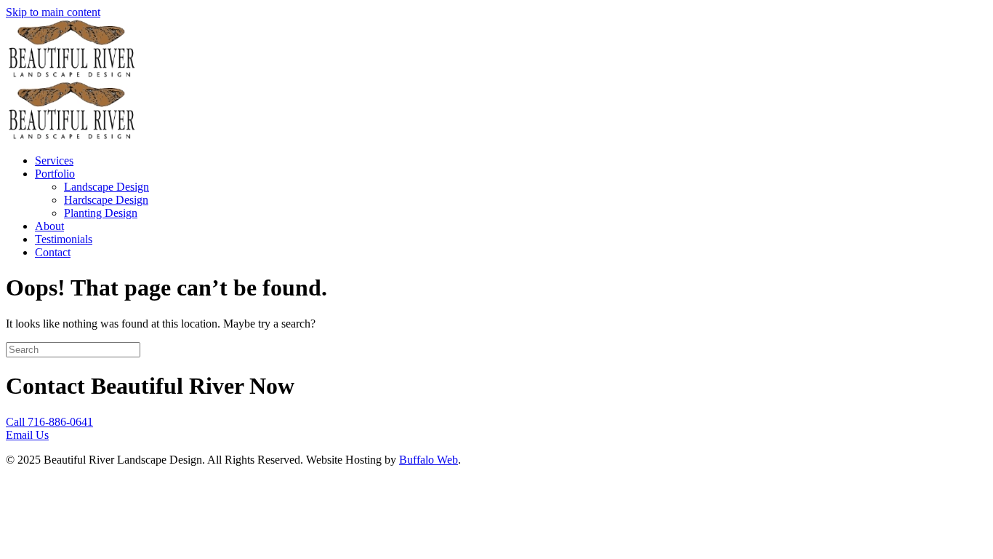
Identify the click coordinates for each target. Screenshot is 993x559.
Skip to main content (53, 12)
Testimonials (63, 239)
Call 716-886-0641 (49, 422)
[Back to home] (71, 74)
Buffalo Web (428, 459)
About (49, 226)
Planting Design (100, 213)
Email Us (27, 435)
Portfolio (55, 173)
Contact (53, 252)
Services (54, 160)
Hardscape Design (106, 200)
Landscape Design (106, 187)
